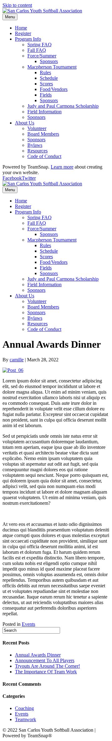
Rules (45, 72)
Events (28, 624)
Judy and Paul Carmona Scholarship (63, 106)
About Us (24, 122)
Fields (46, 94)
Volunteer (36, 128)
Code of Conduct (44, 156)
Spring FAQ (39, 44)
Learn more (62, 166)
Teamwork (25, 719)
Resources (37, 150)
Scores (46, 83)
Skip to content (17, 5)
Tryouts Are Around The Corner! (47, 666)
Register (23, 33)
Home (21, 27)
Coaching (24, 708)
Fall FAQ (36, 50)
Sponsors (49, 61)
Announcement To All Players (44, 660)
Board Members (43, 134)
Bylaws (34, 145)
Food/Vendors (54, 89)
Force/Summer (41, 55)
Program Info (28, 39)
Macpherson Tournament (52, 67)
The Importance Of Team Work (46, 671)
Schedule (49, 78)
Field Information (44, 111)
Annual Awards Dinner (38, 654)
